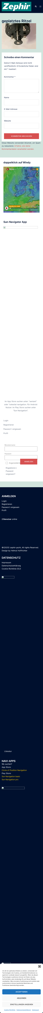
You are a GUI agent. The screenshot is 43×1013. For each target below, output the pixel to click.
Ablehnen (21, 998)
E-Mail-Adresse (10, 109)
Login (5, 420)
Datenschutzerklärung (24, 1010)
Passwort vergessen (12, 429)
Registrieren (8, 425)
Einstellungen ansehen (21, 1004)
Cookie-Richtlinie (9, 1010)
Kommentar (9, 77)
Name (6, 97)
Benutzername (10, 445)
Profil (5, 433)
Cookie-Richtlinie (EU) (11, 569)
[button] (39, 966)
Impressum (35, 1010)
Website (7, 121)
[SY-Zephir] (16, 6)
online (9, 519)
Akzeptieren (21, 992)
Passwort (8, 454)
